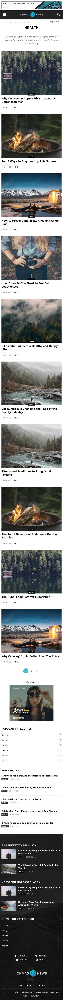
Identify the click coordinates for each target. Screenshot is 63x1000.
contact (41, 985)
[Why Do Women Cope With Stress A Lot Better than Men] (31, 73)
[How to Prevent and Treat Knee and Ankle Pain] (31, 195)
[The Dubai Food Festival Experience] (31, 571)
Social (28, 760)
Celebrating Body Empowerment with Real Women (29, 811)
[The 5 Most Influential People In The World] (8, 869)
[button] (59, 14)
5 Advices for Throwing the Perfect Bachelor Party (29, 775)
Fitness (28, 745)
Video (4, 791)
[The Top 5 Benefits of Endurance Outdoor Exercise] (31, 509)
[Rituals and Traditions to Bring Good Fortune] (31, 446)
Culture (28, 735)
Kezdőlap (5, 22)
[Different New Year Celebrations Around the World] (8, 906)
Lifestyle (17, 22)
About (30, 985)
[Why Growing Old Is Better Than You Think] (31, 631)
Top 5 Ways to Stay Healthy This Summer (29, 161)
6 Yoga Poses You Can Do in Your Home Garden (27, 823)
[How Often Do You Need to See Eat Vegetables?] (31, 258)
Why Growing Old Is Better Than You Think (30, 656)
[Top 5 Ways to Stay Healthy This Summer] (31, 136)
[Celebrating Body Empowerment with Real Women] (8, 854)
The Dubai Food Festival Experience (25, 597)
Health (31, 94)
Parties (28, 755)
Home (20, 985)
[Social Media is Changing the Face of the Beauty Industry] (31, 383)
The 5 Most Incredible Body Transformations (26, 787)
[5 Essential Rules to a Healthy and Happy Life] (31, 321)
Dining (28, 740)
